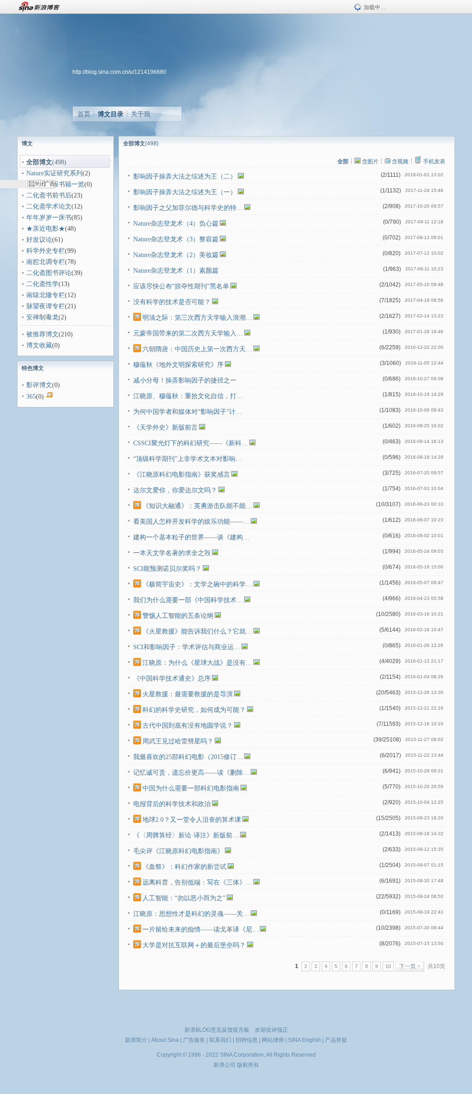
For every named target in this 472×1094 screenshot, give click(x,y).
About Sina (165, 1040)
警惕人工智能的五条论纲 (177, 615)
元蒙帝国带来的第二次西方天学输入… (188, 333)
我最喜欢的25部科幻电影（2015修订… (188, 756)
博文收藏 (39, 345)
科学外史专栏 (45, 250)
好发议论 (39, 239)
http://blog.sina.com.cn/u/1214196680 (119, 72)
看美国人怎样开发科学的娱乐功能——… (191, 521)
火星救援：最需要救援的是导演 (187, 694)
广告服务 (194, 1040)
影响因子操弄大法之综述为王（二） (184, 176)
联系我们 (220, 1040)
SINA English (304, 1040)
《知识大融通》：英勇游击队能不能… (197, 505)
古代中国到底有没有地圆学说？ (187, 725)
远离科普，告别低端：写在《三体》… (197, 882)
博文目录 (111, 114)
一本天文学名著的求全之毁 (172, 553)
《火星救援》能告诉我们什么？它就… (197, 631)
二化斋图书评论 (48, 272)
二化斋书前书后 (48, 195)
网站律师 (273, 1040)
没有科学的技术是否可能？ (172, 302)
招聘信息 (247, 1040)
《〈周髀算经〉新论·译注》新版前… (186, 835)
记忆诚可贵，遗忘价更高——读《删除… (191, 772)
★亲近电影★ (45, 228)
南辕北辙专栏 (45, 295)
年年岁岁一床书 (48, 217)
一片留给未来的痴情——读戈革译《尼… (200, 929)
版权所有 (248, 1065)
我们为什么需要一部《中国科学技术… (188, 600)
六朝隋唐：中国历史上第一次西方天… (197, 349)
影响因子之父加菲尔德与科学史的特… (188, 207)
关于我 (140, 114)
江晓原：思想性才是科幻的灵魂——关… (191, 913)
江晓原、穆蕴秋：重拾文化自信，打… (188, 396)
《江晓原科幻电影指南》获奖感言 (181, 474)
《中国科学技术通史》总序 (172, 678)
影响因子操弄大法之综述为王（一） (184, 192)
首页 (83, 114)
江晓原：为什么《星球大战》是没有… (197, 662)
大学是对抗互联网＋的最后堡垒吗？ (194, 945)
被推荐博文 (42, 334)
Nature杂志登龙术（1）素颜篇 (175, 270)
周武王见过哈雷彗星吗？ (177, 741)
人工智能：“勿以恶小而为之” (183, 898)
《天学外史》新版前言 (165, 427)
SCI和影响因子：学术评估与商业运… (186, 647)
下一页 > (409, 966)
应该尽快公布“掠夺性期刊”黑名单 (181, 286)
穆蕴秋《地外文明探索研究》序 (178, 364)
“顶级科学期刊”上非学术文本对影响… (187, 458)
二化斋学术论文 (48, 206)
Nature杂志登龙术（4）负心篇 (175, 223)
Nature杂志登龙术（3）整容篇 (175, 239)
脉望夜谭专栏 (45, 306)
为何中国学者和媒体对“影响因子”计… (187, 411)
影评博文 (39, 385)
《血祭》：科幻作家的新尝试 (184, 866)
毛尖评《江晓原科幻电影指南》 (178, 851)
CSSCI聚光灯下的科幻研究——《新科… (190, 443)
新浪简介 (136, 1040)
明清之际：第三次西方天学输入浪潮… (197, 317)
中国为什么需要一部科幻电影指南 (190, 788)
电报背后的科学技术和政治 (172, 804)
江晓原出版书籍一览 (55, 184)
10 (388, 966)
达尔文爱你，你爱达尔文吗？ (175, 490)
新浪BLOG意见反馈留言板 (216, 1030)
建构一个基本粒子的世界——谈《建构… (191, 537)
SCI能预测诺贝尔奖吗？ (167, 568)
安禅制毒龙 (42, 317)
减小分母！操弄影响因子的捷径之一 (184, 380)
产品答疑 (336, 1040)
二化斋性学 (42, 284)
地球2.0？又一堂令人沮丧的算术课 (191, 819)
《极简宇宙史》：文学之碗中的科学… (197, 584)
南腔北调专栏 (45, 261)
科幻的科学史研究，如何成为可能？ (194, 709)
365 (31, 396)
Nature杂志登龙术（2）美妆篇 (175, 254)
